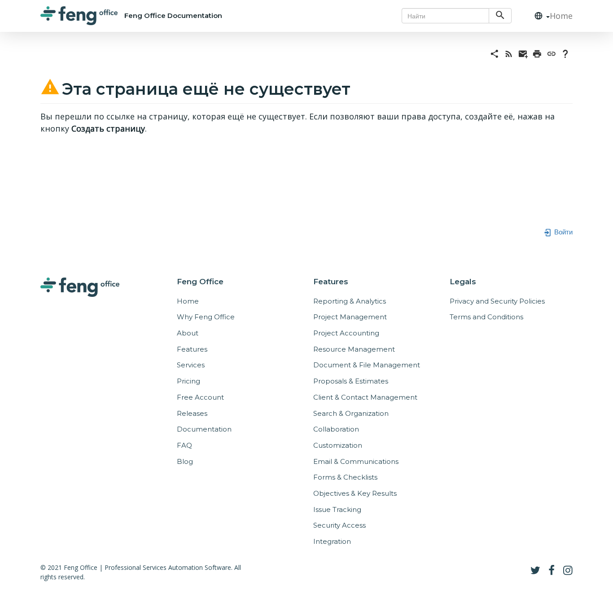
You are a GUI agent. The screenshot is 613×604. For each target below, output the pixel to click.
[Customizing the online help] (565, 53)
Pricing (188, 381)
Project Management (350, 317)
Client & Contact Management (365, 397)
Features (192, 349)
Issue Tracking (337, 509)
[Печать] (537, 53)
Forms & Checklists (345, 477)
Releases (192, 413)
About (187, 333)
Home (561, 15)
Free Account (200, 397)
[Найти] (500, 15)
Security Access (339, 525)
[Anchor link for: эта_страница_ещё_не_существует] (358, 87)
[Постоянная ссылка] (551, 53)
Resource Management (354, 349)
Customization (337, 445)
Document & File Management (366, 365)
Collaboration (336, 429)
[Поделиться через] (494, 53)
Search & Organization (351, 413)
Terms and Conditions (486, 317)
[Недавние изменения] (509, 53)
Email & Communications (355, 461)
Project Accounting (346, 333)
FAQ (184, 445)
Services (191, 365)
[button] (538, 15)
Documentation (204, 429)
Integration (332, 541)
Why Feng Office (206, 317)
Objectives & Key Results (355, 493)
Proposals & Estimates (350, 381)
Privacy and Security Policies (497, 301)
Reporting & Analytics (349, 301)
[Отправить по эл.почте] (523, 53)
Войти (562, 231)
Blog (185, 461)
